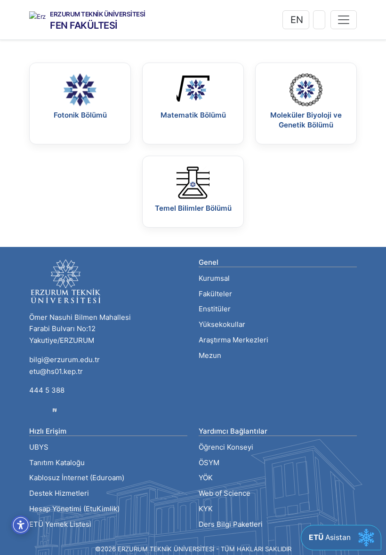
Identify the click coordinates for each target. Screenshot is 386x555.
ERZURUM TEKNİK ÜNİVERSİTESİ (97, 14)
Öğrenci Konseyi (226, 447)
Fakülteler (215, 293)
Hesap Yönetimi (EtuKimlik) (74, 508)
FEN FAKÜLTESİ (84, 25)
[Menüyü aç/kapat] (343, 19)
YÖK (206, 477)
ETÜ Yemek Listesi (60, 524)
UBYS (38, 447)
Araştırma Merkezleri (233, 339)
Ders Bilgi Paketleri (231, 524)
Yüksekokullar (222, 324)
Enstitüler (215, 308)
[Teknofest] (54, 409)
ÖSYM (209, 462)
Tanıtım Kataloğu (57, 462)
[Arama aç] (319, 19)
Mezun (210, 355)
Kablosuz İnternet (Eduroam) (76, 477)
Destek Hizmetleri (59, 493)
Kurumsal (214, 278)
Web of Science (224, 493)
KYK (206, 508)
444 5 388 (46, 390)
